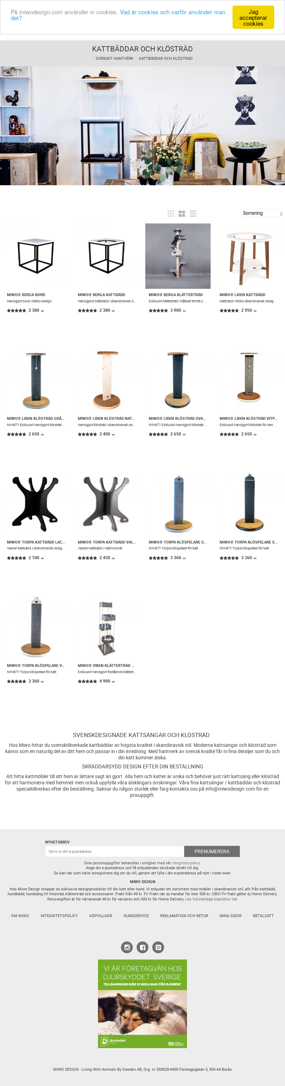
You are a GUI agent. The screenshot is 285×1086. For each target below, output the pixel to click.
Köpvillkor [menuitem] (100, 915)
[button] (170, 213)
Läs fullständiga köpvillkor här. (211, 899)
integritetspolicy (186, 862)
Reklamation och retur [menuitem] (184, 915)
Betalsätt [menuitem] (263, 915)
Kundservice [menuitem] (136, 915)
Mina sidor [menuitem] (231, 915)
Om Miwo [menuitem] (20, 915)
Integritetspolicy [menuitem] (59, 915)
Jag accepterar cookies (253, 17)
